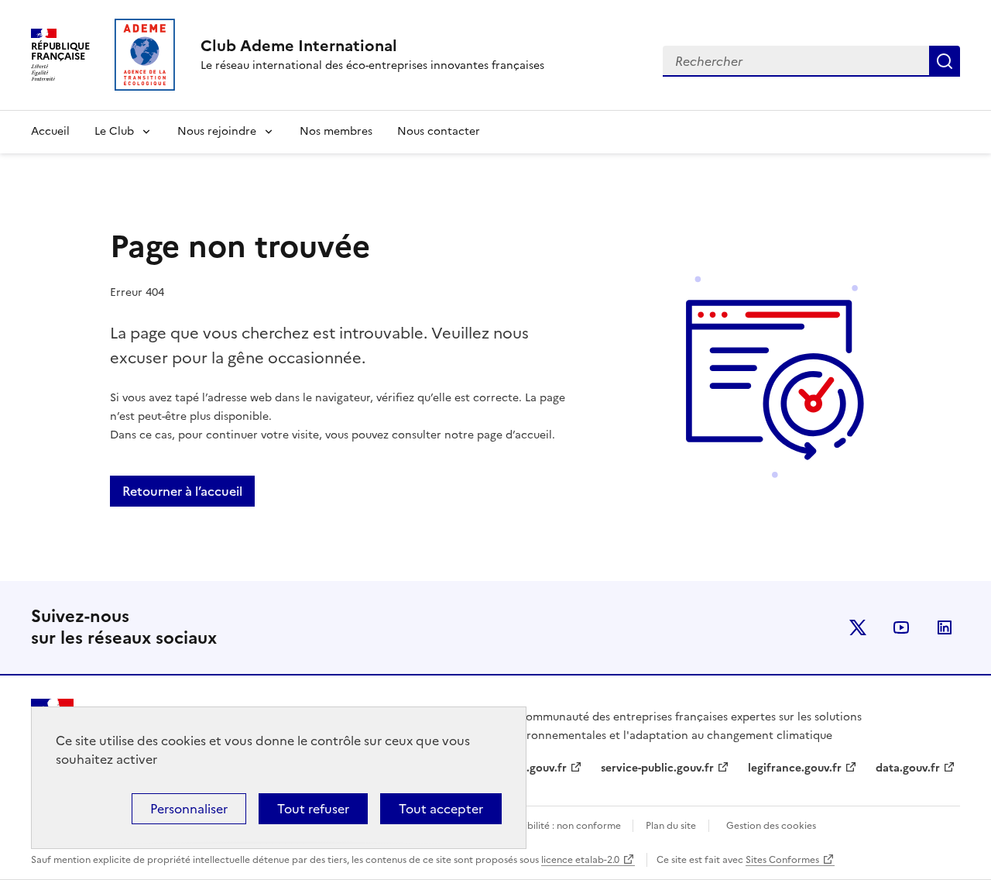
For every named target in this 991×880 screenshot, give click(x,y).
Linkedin (944, 627)
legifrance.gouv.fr (795, 768)
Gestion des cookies (771, 826)
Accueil (50, 131)
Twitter (857, 627)
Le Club (114, 131)
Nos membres (336, 131)
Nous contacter (438, 131)
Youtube (901, 627)
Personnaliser (189, 808)
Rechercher (944, 61)
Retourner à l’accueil (182, 491)
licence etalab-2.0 (580, 860)
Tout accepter (441, 808)
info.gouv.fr (536, 768)
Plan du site (671, 826)
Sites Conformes (782, 860)
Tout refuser (313, 808)
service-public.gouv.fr (657, 768)
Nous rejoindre (216, 131)
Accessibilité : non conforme (558, 826)
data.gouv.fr (908, 768)
